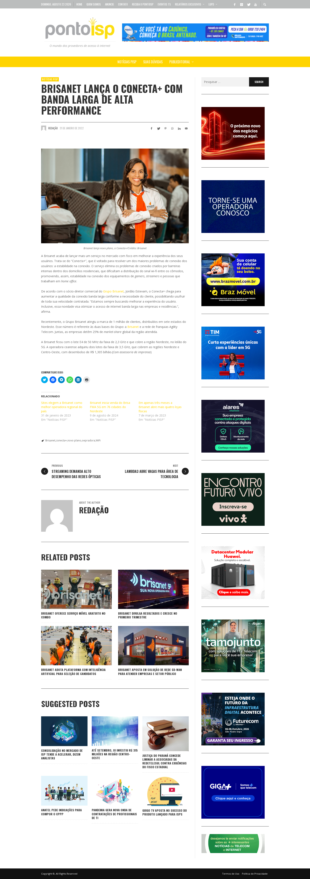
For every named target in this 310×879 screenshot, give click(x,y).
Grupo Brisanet (113, 291)
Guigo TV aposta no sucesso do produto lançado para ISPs (164, 812)
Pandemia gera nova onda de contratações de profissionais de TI (114, 814)
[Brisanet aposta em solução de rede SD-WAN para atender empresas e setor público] (146, 645)
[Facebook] (234, 4)
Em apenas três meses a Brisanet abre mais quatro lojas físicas (160, 407)
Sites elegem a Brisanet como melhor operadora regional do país (61, 407)
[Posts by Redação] (43, 128)
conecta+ (61, 440)
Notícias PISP (50, 79)
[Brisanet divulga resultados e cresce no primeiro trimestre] (146, 589)
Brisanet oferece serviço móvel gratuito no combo (73, 615)
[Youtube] (255, 4)
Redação (53, 128)
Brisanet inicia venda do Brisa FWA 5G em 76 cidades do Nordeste (110, 407)
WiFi (98, 440)
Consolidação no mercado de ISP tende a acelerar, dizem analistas (62, 754)
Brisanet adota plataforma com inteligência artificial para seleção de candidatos (73, 671)
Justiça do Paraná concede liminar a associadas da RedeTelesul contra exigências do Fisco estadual (164, 761)
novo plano (74, 440)
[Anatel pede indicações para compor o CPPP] (57, 790)
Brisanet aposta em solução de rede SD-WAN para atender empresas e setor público (150, 671)
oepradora (88, 440)
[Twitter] (248, 4)
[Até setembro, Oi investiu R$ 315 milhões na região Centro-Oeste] (108, 731)
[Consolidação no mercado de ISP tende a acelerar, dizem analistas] (57, 731)
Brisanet (133, 327)
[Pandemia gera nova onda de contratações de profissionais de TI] (108, 790)
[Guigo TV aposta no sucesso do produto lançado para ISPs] (158, 791)
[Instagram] (241, 4)
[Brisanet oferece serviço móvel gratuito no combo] (69, 589)
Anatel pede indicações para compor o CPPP (61, 812)
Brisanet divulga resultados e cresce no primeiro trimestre (147, 615)
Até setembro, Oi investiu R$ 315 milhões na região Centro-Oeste (115, 754)
